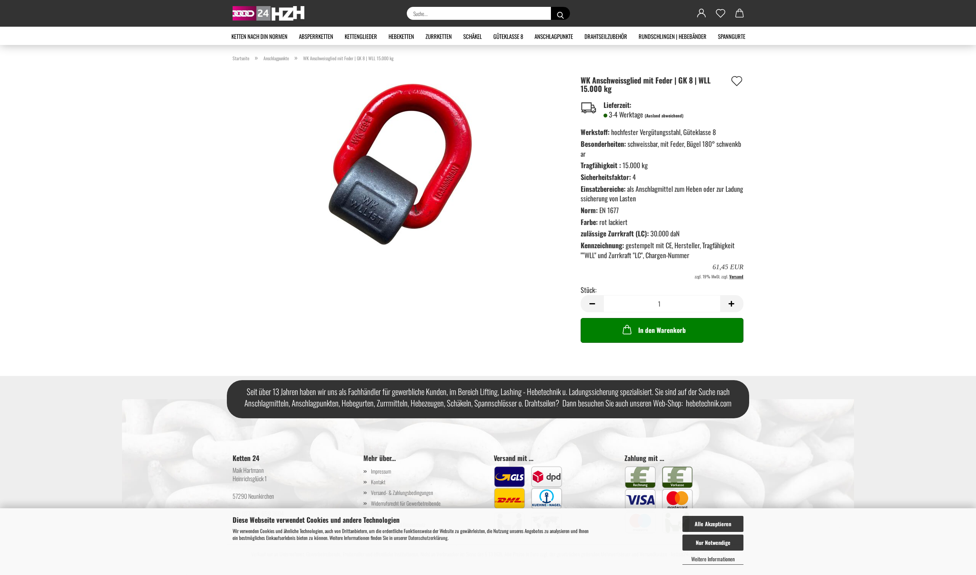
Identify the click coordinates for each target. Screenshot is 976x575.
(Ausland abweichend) (664, 115)
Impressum (381, 471)
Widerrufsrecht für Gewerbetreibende (406, 503)
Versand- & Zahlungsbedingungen (402, 492)
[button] (701, 13)
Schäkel (472, 36)
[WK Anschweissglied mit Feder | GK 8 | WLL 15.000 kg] (401, 162)
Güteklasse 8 (508, 36)
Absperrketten (316, 36)
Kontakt (378, 482)
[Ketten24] (272, 13)
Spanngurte (731, 36)
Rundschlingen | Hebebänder (672, 36)
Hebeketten (401, 36)
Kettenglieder (361, 36)
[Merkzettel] (720, 13)
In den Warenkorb (662, 330)
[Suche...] (560, 13)
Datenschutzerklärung (428, 537)
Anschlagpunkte (554, 36)
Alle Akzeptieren (713, 524)
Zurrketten (438, 36)
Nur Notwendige (713, 542)
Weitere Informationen (713, 559)
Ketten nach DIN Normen (259, 36)
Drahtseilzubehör (605, 36)
